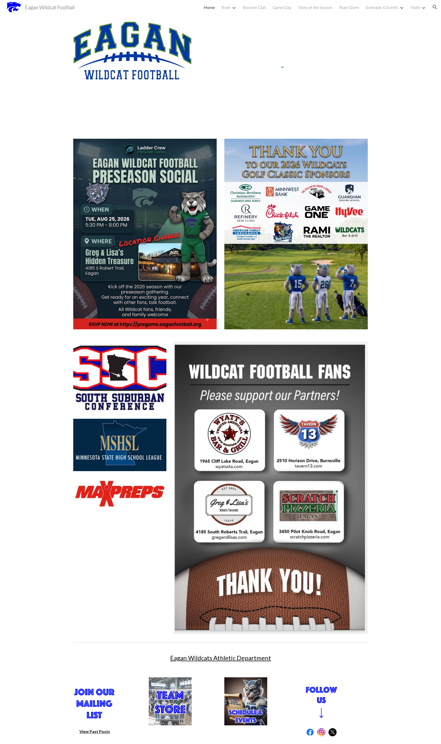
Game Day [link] (282, 7)
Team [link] (226, 7)
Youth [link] (415, 7)
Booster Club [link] (254, 7)
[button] (435, 7)
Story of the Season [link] (315, 7)
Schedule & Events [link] (382, 7)
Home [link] (209, 7)
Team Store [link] (349, 7)
